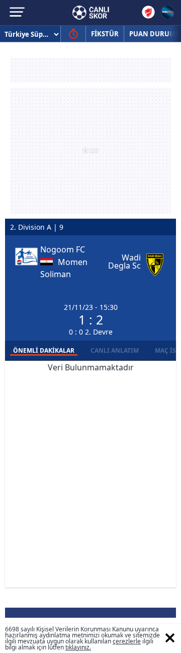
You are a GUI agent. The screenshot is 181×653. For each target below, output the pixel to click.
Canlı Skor (90, 13)
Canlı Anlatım (114, 350)
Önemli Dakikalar (43, 350)
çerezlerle (127, 641)
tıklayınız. (78, 647)
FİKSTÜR (105, 33)
